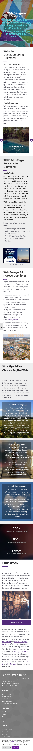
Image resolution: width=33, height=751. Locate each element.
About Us (4, 712)
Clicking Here (12, 741)
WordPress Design (7, 701)
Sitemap (4, 721)
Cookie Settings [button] (7, 747)
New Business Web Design (9, 703)
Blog (3, 716)
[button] (1, 140)
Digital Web (11, 664)
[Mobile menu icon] (29, 2)
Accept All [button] (15, 747)
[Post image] (16, 605)
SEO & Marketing (6, 696)
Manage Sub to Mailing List (9, 686)
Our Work (4, 714)
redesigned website (20, 652)
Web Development (7, 699)
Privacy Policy (6, 683)
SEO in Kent (6, 642)
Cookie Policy (15, 683)
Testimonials (5, 719)
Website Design (6, 694)
